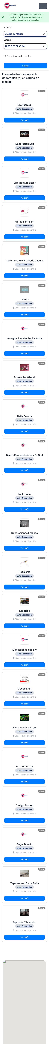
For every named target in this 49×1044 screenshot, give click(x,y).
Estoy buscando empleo (19, 56)
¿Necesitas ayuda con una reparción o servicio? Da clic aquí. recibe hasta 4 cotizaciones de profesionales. (26, 17)
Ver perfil (24, 120)
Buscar (25, 66)
